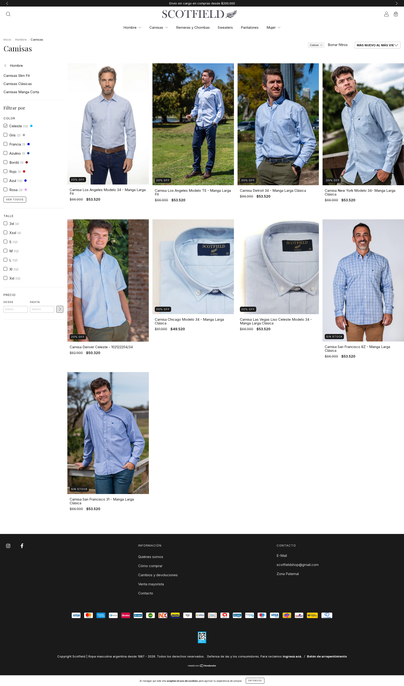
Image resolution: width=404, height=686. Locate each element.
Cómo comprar (150, 566)
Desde (9, 302)
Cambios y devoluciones (158, 575)
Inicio (7, 39)
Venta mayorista (151, 584)
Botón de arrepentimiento (327, 656)
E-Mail (282, 555)
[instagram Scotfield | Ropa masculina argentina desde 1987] (9, 546)
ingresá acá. (292, 656)
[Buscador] (8, 14)
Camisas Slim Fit (17, 75)
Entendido (255, 680)
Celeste (314, 45)
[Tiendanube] (202, 666)
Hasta (35, 302)
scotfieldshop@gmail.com (298, 564)
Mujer (272, 27)
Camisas (156, 27)
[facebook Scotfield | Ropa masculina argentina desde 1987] (22, 546)
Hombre (130, 27)
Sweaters (225, 27)
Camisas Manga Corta (21, 92)
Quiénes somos (150, 556)
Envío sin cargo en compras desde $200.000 (202, 3)
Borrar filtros (338, 45)
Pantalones (250, 27)
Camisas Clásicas (18, 84)
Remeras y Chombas (193, 27)
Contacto (145, 593)
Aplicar (59, 309)
